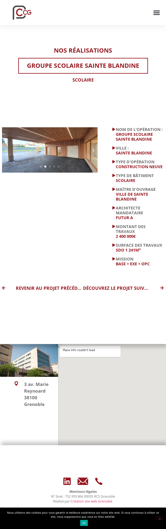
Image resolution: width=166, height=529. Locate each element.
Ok (84, 523)
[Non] (159, 518)
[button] (156, 12)
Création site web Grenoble (92, 501)
